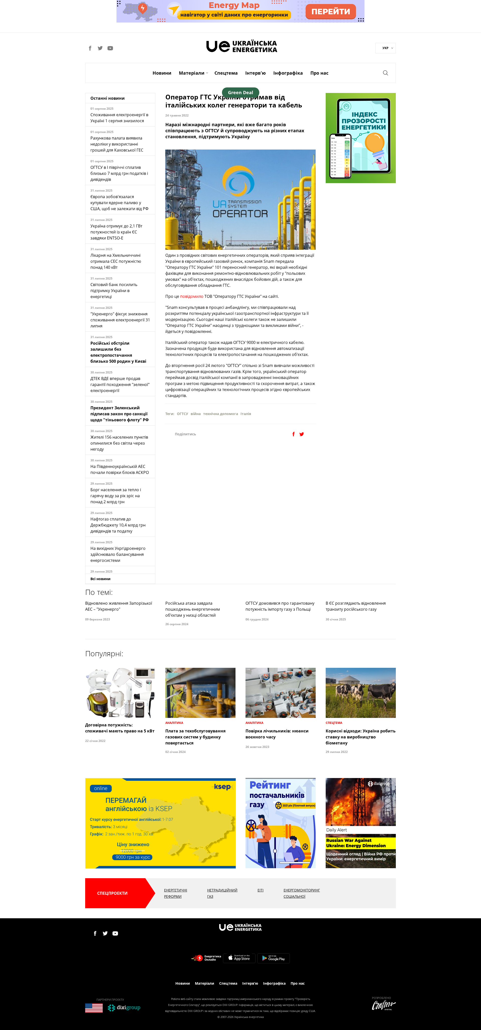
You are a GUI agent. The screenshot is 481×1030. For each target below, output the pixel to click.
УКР (386, 48)
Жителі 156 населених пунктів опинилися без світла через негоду (119, 443)
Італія (246, 413)
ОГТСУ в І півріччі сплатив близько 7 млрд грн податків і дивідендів (119, 173)
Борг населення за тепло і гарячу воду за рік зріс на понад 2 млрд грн (115, 495)
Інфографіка (288, 73)
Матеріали (191, 73)
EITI (261, 890)
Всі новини (100, 578)
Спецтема (226, 73)
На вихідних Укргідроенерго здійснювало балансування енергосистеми (118, 554)
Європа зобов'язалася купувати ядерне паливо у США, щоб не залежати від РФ (119, 202)
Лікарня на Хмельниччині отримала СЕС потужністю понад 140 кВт (115, 261)
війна (196, 413)
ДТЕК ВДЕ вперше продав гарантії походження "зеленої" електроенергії (120, 384)
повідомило (191, 296)
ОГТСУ (182, 413)
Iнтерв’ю (255, 73)
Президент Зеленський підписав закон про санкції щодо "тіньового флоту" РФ (119, 414)
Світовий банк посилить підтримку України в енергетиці (113, 290)
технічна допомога (220, 413)
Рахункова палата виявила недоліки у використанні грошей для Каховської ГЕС (116, 144)
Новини (162, 73)
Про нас (319, 73)
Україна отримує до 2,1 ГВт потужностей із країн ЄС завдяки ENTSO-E (116, 232)
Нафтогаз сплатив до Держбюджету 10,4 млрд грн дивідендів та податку (118, 525)
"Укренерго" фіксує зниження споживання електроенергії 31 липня (120, 320)
